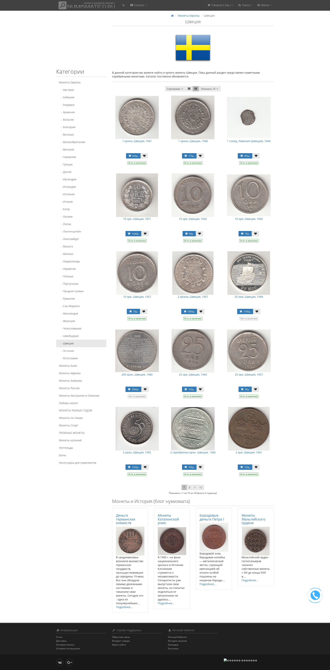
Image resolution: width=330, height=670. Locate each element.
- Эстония (66, 351)
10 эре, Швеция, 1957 (137, 296)
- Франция (67, 321)
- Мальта (66, 246)
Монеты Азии (68, 366)
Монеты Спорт (68, 425)
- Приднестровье (71, 291)
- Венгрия (66, 149)
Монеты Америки (70, 380)
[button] (220, 5)
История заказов (177, 640)
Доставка (61, 640)
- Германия (67, 157)
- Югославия (68, 358)
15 (208, 88)
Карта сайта (119, 644)
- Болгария (67, 127)
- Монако (66, 254)
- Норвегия (67, 269)
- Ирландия (67, 179)
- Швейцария (69, 336)
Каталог (139, 5)
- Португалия (68, 283)
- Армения (67, 112)
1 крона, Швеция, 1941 (137, 141)
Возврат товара (121, 640)
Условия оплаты (65, 644)
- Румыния (67, 298)
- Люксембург (69, 239)
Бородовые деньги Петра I (212, 517)
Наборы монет (68, 403)
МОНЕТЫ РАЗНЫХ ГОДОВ (75, 410)
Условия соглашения (68, 648)
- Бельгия (66, 119)
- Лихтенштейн (70, 231)
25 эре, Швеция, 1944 (193, 374)
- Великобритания (72, 142)
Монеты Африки (70, 373)
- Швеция (66, 343)
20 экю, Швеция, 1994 (249, 296)
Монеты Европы (70, 82)
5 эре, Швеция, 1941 (249, 452)
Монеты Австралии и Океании (79, 395)
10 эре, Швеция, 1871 (137, 219)
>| (201, 487)
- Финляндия (68, 313)
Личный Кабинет (177, 637)
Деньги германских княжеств (125, 519)
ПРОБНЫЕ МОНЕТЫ (72, 433)
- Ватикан (66, 134)
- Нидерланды (69, 261)
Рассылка (173, 648)
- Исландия (67, 187)
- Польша (66, 276)
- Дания (65, 172)
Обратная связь (121, 637)
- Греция (66, 164)
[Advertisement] (80, 41)
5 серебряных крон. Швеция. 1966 (193, 452)
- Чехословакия (70, 328)
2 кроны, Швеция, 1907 (193, 296)
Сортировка (173, 88)
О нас (59, 637)
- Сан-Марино (69, 306)
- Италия (66, 201)
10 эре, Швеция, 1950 (249, 219)
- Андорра (66, 105)
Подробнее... (124, 607)
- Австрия (66, 90)
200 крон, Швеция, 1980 (137, 374)
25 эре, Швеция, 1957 (249, 374)
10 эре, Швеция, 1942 (193, 219)
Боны (62, 455)
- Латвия (66, 216)
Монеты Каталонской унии (168, 519)
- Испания (67, 194)
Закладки (173, 644)
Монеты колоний (70, 440)
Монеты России (69, 388)
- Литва (65, 224)
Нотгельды (66, 448)
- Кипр (64, 209)
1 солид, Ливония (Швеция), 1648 (248, 141)
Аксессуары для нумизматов (77, 462)
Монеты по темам (71, 418)
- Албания (66, 97)
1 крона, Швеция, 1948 (193, 141)
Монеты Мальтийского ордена (253, 519)
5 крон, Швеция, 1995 (137, 452)
